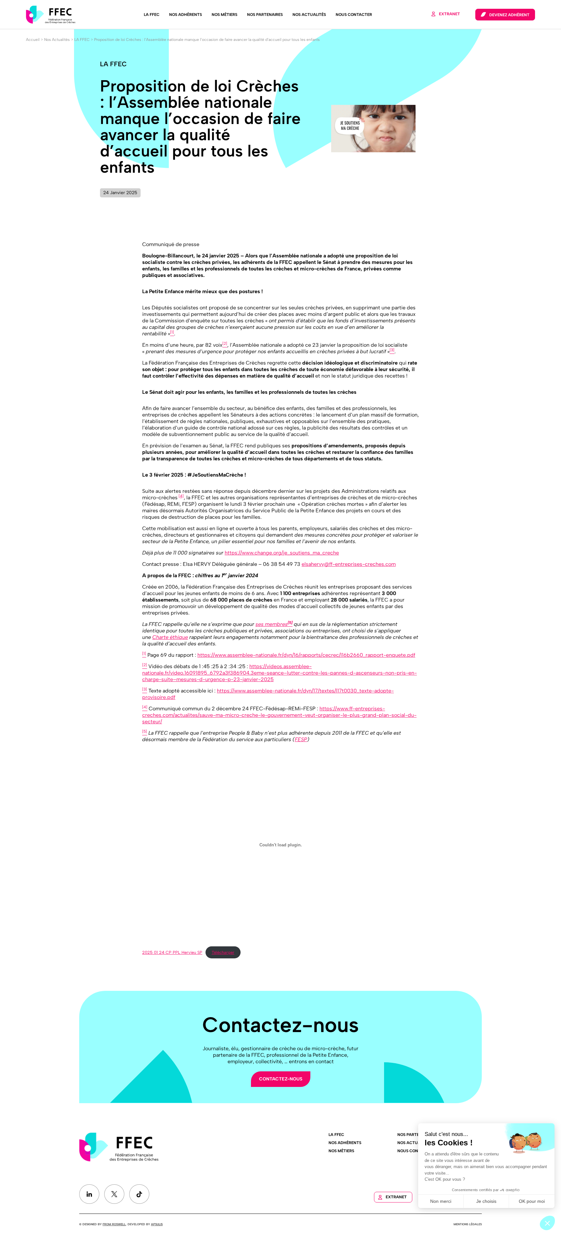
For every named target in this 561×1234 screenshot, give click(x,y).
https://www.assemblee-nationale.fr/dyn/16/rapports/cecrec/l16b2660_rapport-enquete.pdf (306, 655)
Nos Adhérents (185, 14)
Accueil (33, 39)
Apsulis (157, 1224)
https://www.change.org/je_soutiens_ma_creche (282, 553)
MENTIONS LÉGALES (468, 1224)
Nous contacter (354, 14)
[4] (181, 496)
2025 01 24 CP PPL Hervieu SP (172, 952)
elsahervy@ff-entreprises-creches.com (349, 564)
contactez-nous (280, 1079)
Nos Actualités (309, 14)
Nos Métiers (224, 14)
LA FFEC (151, 14)
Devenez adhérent (509, 15)
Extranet (449, 14)
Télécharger (223, 952)
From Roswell (114, 1224)
